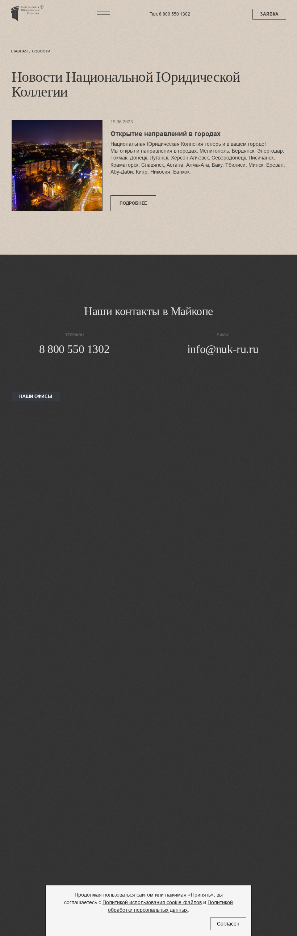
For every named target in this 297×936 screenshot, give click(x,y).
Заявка (269, 14)
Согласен (228, 924)
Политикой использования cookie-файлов (152, 902)
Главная (19, 51)
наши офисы (35, 396)
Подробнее (133, 203)
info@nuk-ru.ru (223, 349)
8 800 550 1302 (174, 14)
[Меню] (103, 13)
